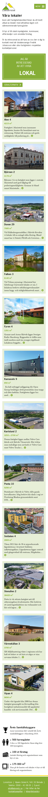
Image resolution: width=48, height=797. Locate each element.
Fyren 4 (8, 326)
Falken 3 (8, 274)
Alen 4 (7, 119)
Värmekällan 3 (12, 643)
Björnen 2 (9, 172)
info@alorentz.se (15, 788)
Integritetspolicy (32, 791)
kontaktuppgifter (16, 791)
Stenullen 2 (10, 591)
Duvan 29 (9, 224)
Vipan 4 (8, 693)
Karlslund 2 (10, 431)
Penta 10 (9, 483)
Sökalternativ (11, 84)
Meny (38, 6)
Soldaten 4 (10, 536)
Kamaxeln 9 (10, 379)
